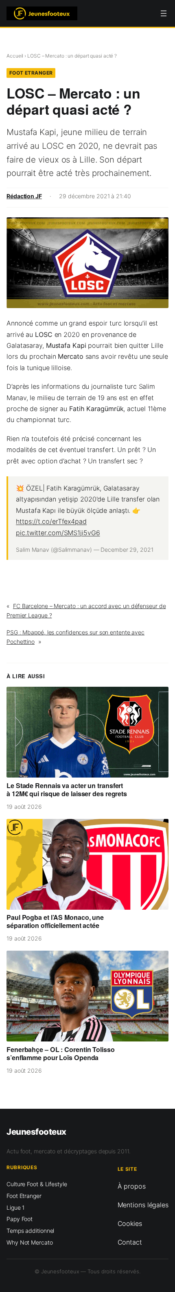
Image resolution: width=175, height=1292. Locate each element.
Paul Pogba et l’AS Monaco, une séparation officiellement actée (55, 921)
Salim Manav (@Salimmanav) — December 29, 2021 (84, 549)
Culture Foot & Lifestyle (37, 1184)
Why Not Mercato (30, 1242)
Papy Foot (20, 1218)
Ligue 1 (15, 1207)
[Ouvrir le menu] (163, 13)
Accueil (15, 56)
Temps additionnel (30, 1230)
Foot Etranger (31, 73)
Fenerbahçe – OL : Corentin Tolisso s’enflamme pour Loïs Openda (61, 1054)
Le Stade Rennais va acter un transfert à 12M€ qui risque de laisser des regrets (67, 790)
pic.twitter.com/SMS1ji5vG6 (58, 533)
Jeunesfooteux (36, 1132)
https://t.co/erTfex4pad (51, 521)
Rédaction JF (24, 196)
